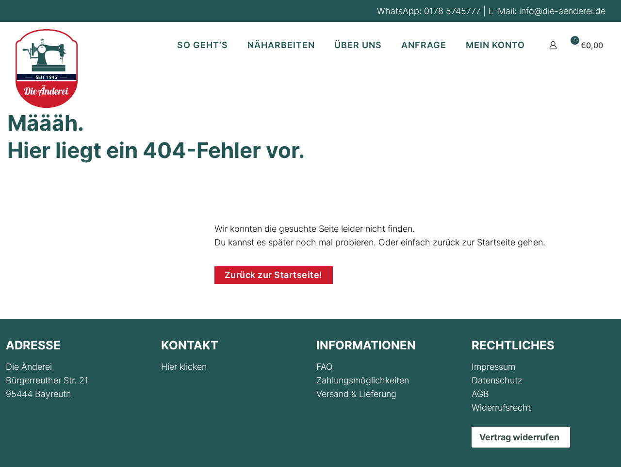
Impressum (493, 367)
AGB (480, 394)
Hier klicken (184, 367)
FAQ (324, 367)
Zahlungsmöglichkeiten (362, 380)
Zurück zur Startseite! (274, 275)
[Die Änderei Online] (47, 68)
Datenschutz (497, 380)
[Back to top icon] (574, 447)
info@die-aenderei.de (562, 11)
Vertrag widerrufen (519, 437)
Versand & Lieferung (356, 394)
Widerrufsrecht (501, 407)
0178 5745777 (452, 11)
